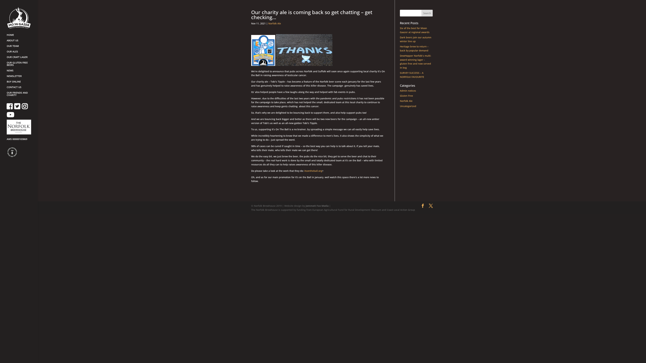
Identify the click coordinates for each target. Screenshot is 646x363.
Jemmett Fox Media (317, 205)
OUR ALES (12, 51)
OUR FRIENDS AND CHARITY (17, 94)
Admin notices (408, 90)
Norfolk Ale (274, 23)
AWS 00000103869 (17, 139)
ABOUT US (12, 40)
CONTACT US (14, 87)
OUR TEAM (13, 46)
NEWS (10, 70)
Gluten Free (406, 95)
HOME (10, 35)
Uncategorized (408, 106)
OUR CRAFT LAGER (17, 57)
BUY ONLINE (14, 81)
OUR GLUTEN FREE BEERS (17, 64)
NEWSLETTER (14, 76)
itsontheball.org (313, 170)
